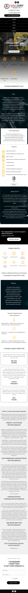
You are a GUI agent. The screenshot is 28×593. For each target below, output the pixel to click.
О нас (14, 22)
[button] (12, 15)
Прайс (14, 27)
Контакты (14, 30)
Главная (14, 19)
